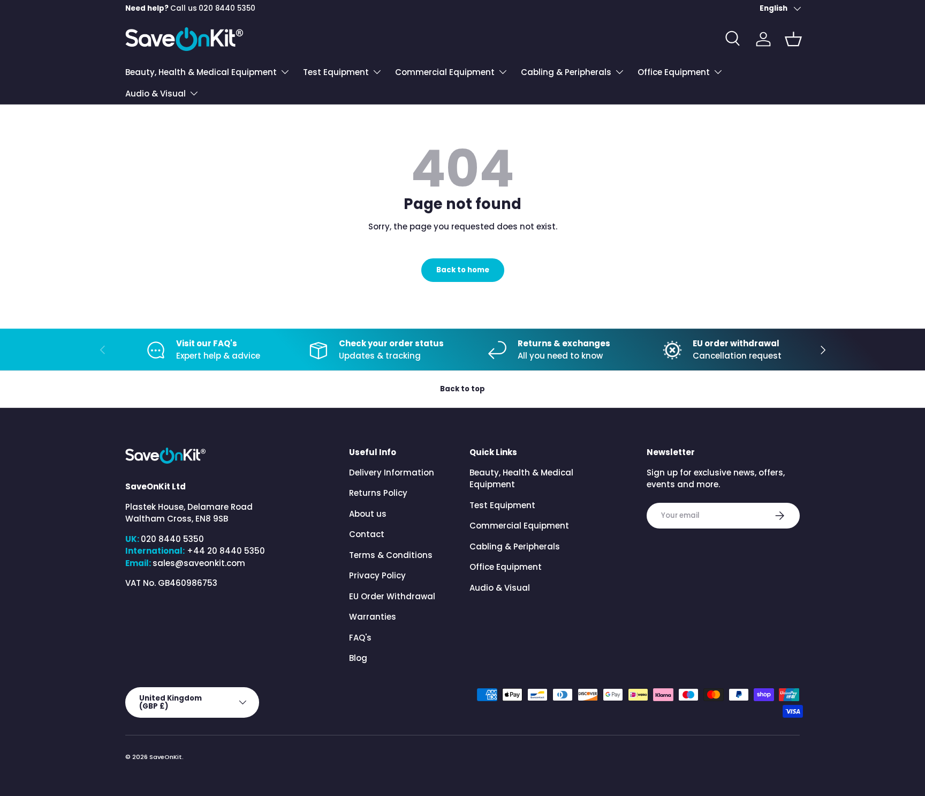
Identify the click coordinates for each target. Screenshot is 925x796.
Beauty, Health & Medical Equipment (201, 72)
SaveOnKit (165, 757)
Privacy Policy (377, 575)
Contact (366, 534)
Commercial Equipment (445, 72)
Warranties (372, 616)
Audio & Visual (155, 93)
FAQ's (360, 637)
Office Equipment (674, 72)
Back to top (462, 389)
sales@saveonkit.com (199, 563)
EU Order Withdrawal (392, 596)
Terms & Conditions (391, 555)
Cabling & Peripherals (566, 72)
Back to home (462, 270)
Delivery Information (391, 472)
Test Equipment (336, 72)
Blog (358, 658)
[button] (793, 39)
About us (367, 513)
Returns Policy (378, 493)
